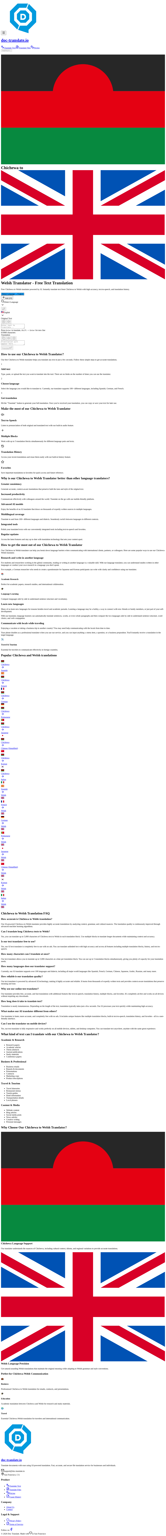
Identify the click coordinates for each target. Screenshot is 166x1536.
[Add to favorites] (14, 338)
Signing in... (6, 50)
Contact (9, 1509)
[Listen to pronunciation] (8, 322)
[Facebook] (11, 1530)
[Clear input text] (3, 322)
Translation (5, 335)
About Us (10, 1507)
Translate (5, 349)
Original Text (6, 318)
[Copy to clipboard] (3, 338)
